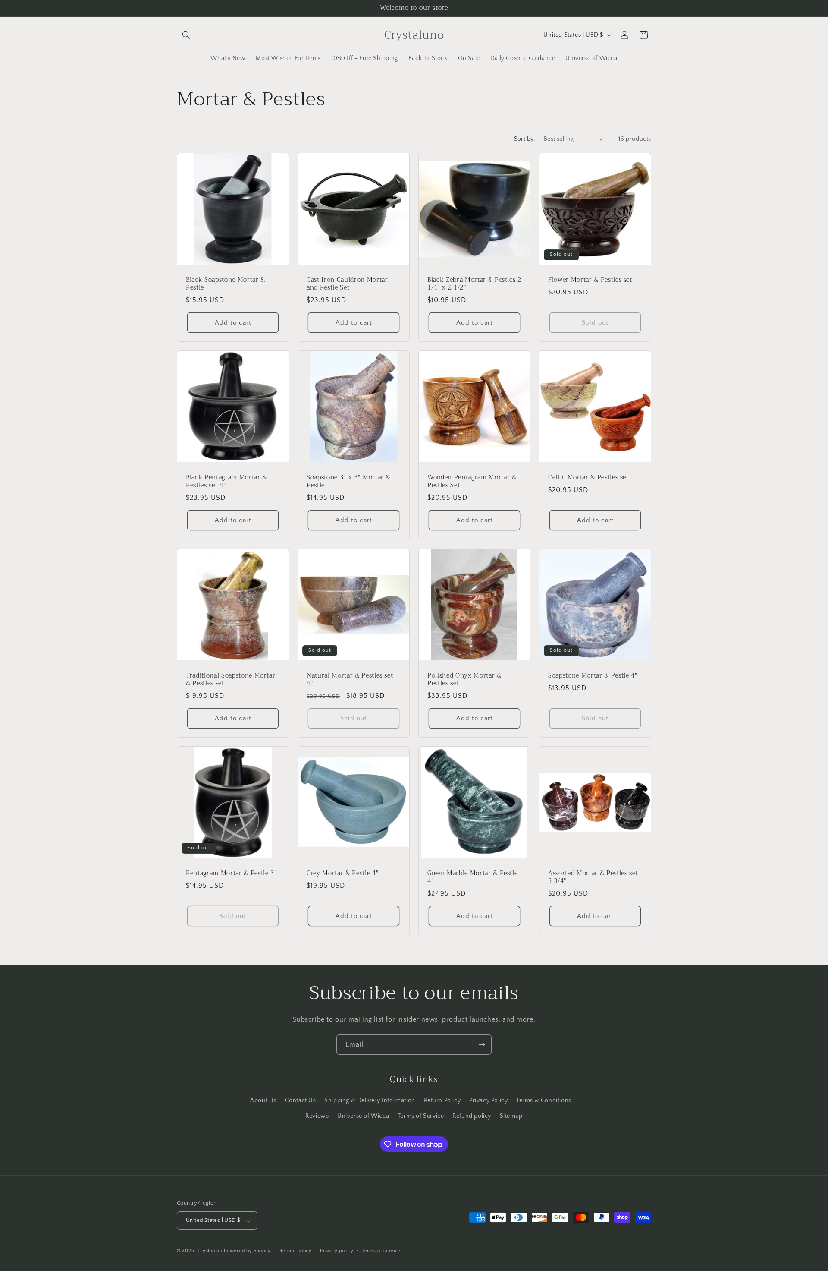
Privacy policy (336, 1250)
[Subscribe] (481, 1044)
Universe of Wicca (363, 1115)
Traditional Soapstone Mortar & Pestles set (230, 680)
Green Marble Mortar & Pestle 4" (472, 877)
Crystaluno (210, 1251)
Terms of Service (421, 1115)
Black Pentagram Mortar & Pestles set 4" (226, 481)
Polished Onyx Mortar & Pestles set (464, 680)
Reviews (317, 1115)
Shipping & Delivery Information (369, 1100)
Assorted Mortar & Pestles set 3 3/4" (593, 877)
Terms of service (381, 1250)
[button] (186, 34)
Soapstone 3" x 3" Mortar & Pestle (348, 481)
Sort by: (524, 139)
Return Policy (442, 1100)
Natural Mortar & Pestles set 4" (350, 680)
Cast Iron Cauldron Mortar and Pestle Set (347, 284)
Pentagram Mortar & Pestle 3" (231, 873)
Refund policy (471, 1115)
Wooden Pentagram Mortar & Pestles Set (472, 481)
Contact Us (300, 1100)
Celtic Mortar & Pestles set (588, 478)
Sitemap (511, 1115)
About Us (263, 1100)
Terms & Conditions (543, 1100)
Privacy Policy (488, 1100)
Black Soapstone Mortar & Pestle (225, 284)
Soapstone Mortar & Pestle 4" (592, 676)
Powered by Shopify (247, 1251)
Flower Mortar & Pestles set (590, 280)
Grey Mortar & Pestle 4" (343, 873)
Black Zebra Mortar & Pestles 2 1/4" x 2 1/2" (474, 284)
